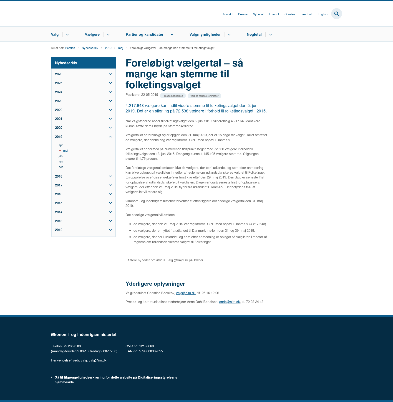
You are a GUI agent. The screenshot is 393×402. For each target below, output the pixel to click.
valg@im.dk (97, 360)
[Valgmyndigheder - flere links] (228, 34)
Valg (55, 34)
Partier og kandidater (144, 34)
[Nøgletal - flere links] (269, 34)
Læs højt (306, 14)
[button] (109, 74)
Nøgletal (254, 34)
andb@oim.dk (229, 301)
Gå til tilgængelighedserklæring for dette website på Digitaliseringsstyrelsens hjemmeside (116, 379)
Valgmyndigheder (205, 34)
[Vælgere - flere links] (107, 34)
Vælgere (92, 34)
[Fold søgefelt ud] (336, 13)
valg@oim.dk (186, 292)
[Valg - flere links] (66, 34)
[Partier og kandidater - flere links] (171, 34)
